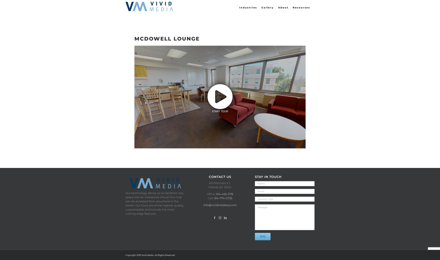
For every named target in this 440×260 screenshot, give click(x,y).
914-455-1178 (224, 194)
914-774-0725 (223, 198)
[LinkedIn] (225, 217)
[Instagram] (220, 217)
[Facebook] (214, 217)
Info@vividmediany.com (220, 205)
